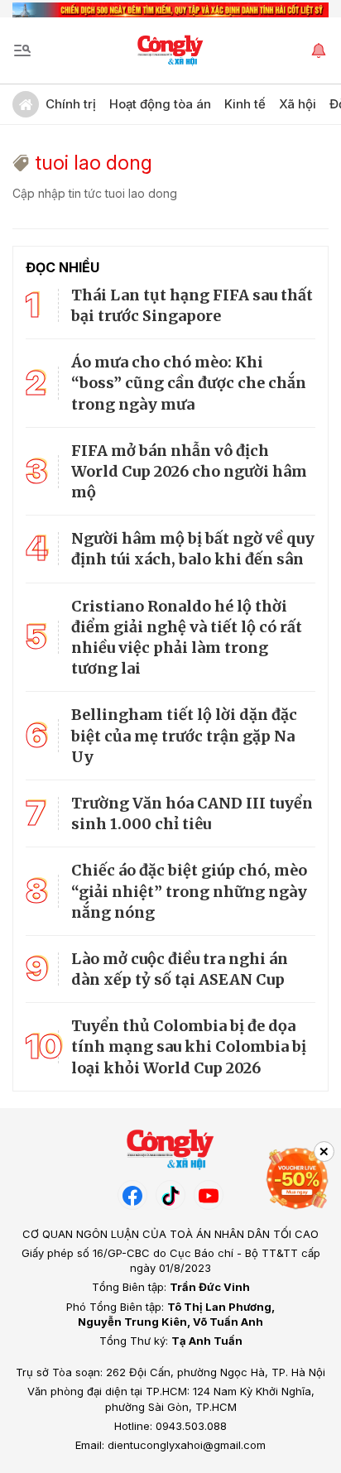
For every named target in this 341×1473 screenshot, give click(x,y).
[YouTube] (208, 1195)
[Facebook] (132, 1195)
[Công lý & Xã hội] (170, 50)
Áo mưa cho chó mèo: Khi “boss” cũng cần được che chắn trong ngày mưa (188, 383)
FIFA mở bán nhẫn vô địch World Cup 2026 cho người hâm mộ (189, 471)
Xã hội (297, 104)
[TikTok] (170, 1195)
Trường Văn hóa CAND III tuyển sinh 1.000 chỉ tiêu (192, 813)
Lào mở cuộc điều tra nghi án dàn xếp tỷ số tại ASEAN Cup (179, 969)
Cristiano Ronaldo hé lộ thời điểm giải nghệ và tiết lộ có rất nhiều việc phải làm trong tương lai (186, 638)
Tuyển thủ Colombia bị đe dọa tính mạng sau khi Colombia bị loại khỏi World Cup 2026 (188, 1046)
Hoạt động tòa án (160, 104)
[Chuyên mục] (22, 50)
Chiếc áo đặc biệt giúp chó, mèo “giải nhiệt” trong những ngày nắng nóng (189, 891)
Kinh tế (245, 104)
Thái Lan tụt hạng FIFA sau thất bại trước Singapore (192, 305)
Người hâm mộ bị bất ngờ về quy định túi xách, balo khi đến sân (193, 549)
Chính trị (71, 104)
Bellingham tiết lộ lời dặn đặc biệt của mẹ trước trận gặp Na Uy (184, 735)
